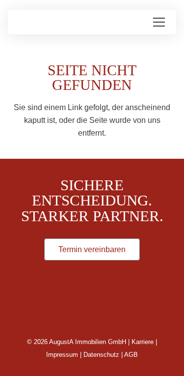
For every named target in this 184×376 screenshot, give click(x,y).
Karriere (142, 342)
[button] (159, 22)
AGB (131, 354)
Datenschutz (101, 354)
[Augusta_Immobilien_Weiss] (92, 305)
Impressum (62, 354)
